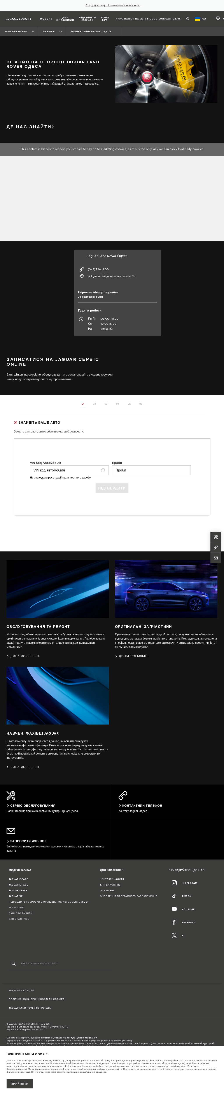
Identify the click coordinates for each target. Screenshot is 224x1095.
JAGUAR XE (16, 896)
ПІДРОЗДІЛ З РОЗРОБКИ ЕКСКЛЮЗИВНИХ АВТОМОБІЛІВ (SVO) (48, 902)
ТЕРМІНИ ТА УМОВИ (21, 990)
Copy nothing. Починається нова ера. (113, 5)
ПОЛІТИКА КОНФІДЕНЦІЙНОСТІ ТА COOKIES (36, 999)
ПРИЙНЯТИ (20, 1084)
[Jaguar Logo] (19, 19)
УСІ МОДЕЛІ (16, 907)
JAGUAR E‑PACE (18, 885)
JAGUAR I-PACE (18, 890)
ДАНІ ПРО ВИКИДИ (20, 913)
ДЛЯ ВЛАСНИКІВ (19, 919)
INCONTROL (107, 890)
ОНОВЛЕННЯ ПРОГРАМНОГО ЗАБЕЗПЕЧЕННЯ (128, 896)
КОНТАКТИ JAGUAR (112, 879)
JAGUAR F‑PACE (18, 879)
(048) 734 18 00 (98, 269)
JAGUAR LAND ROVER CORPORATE (30, 1008)
